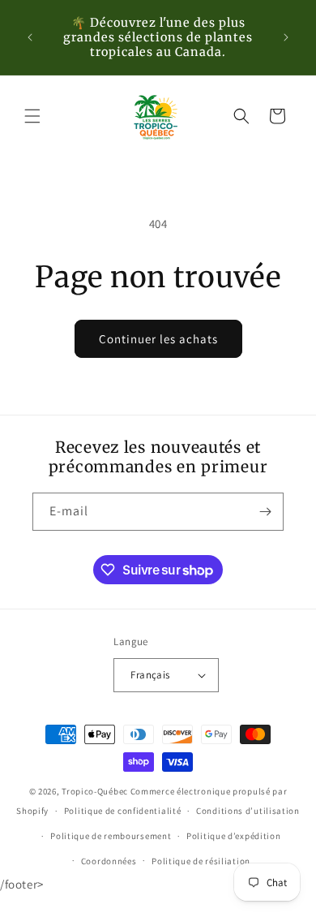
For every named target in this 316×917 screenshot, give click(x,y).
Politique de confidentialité (122, 810)
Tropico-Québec (95, 791)
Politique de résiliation (201, 861)
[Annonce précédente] (30, 37)
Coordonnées (109, 861)
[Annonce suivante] (286, 37)
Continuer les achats (158, 339)
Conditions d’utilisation (248, 810)
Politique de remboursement (110, 836)
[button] (32, 116)
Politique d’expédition (233, 836)
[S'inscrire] (265, 512)
